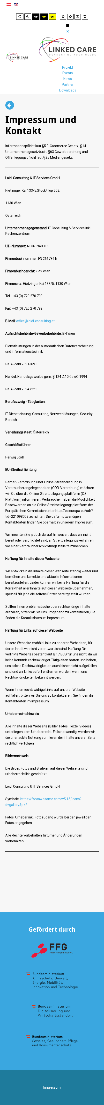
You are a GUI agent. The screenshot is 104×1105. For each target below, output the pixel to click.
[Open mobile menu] (67, 25)
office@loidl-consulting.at (35, 321)
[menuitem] (67, 67)
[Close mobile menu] (67, 31)
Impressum (52, 1087)
